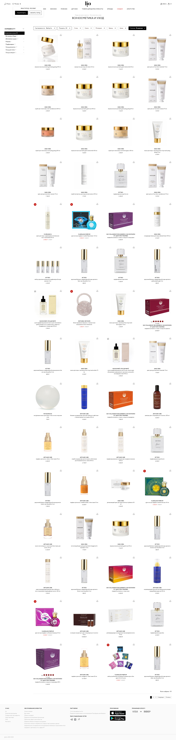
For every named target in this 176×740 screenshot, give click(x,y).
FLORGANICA (48, 234)
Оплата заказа (28, 711)
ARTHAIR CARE (84, 414)
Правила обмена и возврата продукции (35, 721)
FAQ (6, 719)
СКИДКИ (120, 9)
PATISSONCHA (48, 414)
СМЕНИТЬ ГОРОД (35, 13)
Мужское (64, 9)
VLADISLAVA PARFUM (84, 234)
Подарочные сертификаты (12, 715)
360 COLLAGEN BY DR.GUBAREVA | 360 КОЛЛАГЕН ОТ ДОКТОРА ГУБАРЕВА (120, 235)
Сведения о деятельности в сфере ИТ (34, 727)
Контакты (8, 721)
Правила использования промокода (34, 717)
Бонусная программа (11, 713)
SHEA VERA (48, 65)
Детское (74, 9)
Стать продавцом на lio (76, 711)
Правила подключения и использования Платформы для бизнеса (87, 713)
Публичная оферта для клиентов (33, 719)
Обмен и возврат (29, 715)
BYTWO (120, 192)
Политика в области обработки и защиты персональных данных (41, 723)
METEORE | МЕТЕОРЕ (84, 321)
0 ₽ (171, 4)
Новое (43, 9)
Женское (53, 9)
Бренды (110, 9)
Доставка (27, 713)
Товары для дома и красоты (92, 9)
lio (6, 711)
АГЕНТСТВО (131, 9)
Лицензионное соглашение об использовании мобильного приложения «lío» (45, 725)
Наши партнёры (9, 717)
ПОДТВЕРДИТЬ (21, 13)
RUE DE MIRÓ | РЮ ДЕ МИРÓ (48, 321)
